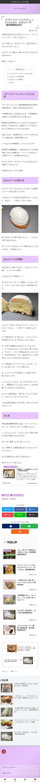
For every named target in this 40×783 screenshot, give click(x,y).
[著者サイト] (11, 526)
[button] (36, 410)
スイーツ (6, 495)
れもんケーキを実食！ (16, 79)
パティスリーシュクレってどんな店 (20, 73)
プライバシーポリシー (9, 767)
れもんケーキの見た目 (16, 76)
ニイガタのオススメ (17, 495)
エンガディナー (32, 161)
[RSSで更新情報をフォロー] (20, 531)
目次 (17, 69)
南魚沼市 (6, 499)
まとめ (11, 82)
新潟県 (14, 499)
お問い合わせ (6, 773)
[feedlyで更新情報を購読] (29, 526)
